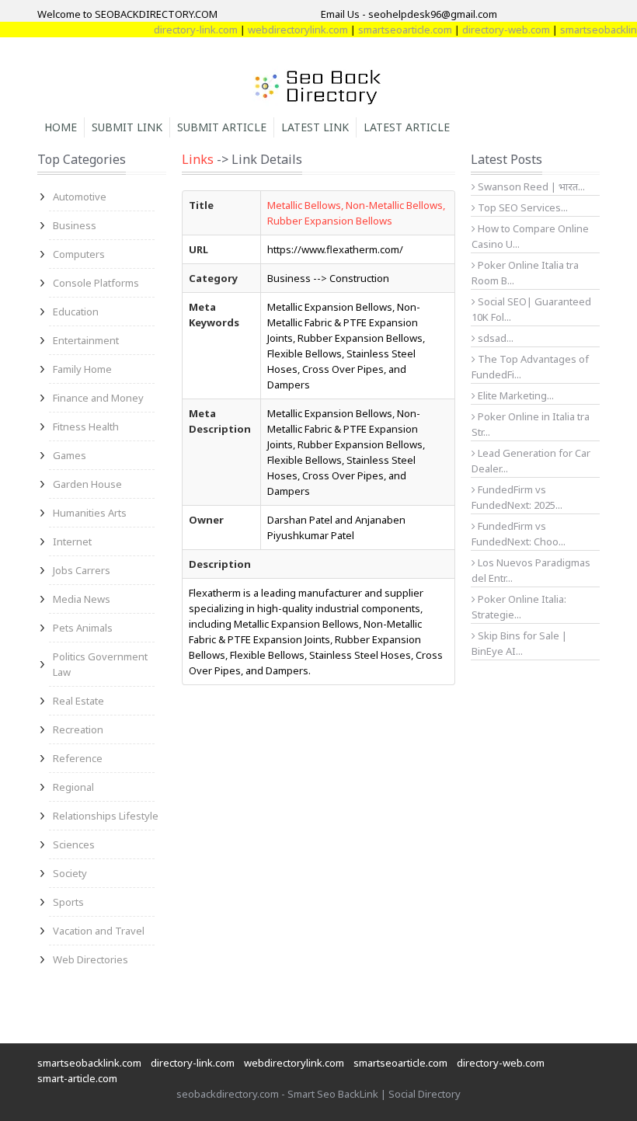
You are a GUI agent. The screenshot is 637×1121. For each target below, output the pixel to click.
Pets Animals (83, 628)
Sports (68, 902)
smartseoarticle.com (395, 30)
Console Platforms (96, 283)
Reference (78, 758)
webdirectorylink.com (288, 30)
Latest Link (315, 127)
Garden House (87, 484)
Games (69, 455)
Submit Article (221, 127)
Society (70, 873)
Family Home (82, 369)
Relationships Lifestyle (105, 816)
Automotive (79, 197)
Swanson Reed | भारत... (530, 186)
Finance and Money (98, 398)
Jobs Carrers (81, 570)
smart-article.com (77, 1078)
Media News (81, 599)
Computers (79, 254)
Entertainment (86, 340)
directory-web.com (496, 30)
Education (76, 312)
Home (60, 127)
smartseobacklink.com (89, 1063)
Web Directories (90, 959)
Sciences (74, 844)
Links (198, 159)
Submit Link (127, 127)
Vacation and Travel (98, 931)
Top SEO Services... (521, 207)
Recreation (78, 729)
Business (74, 225)
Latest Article (407, 127)
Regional (73, 787)
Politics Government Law (100, 664)
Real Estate (78, 701)
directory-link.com (186, 30)
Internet (72, 541)
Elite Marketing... (514, 395)
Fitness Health (86, 426)
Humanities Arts (90, 513)
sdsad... (494, 338)
